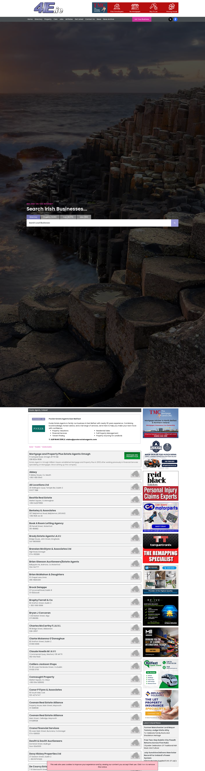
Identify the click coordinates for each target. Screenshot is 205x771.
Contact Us (90, 19)
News (99, 19)
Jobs (61, 19)
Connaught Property (41, 677)
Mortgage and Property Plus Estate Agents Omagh (59, 454)
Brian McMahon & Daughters (46, 574)
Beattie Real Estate (40, 497)
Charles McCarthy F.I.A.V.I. (45, 625)
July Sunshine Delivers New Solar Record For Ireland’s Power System (160, 755)
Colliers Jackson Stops (43, 664)
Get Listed (79, 19)
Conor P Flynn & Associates (45, 689)
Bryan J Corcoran (40, 612)
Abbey (33, 472)
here (144, 764)
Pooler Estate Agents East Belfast (65, 419)
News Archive (108, 19)
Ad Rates (69, 19)
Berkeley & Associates (42, 510)
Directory (38, 19)
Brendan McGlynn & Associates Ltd (50, 548)
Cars (55, 19)
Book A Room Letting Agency (46, 523)
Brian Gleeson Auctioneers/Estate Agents (54, 561)
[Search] (174, 223)
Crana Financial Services (44, 728)
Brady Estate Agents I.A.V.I (45, 536)
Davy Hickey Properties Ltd (45, 753)
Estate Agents (47, 447)
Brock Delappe (38, 587)
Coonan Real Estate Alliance (46, 702)
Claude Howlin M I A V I (42, 651)
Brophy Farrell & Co (41, 600)
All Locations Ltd (39, 485)
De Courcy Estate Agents (44, 766)
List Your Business (142, 19)
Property (47, 19)
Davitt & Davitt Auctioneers (45, 741)
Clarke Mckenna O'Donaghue (47, 638)
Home (30, 19)
